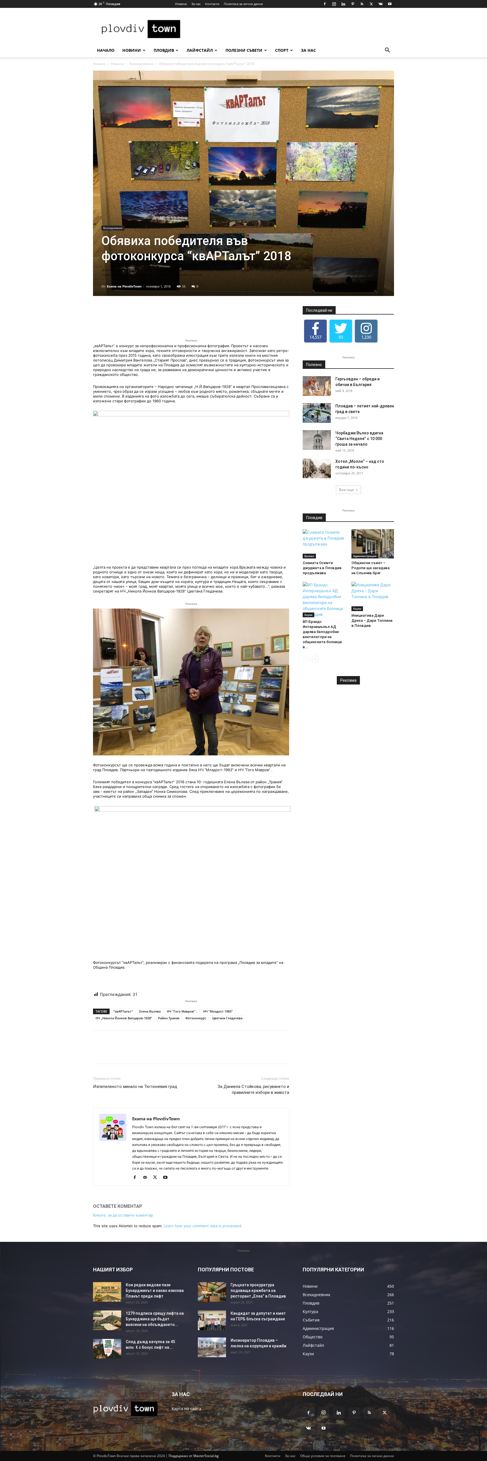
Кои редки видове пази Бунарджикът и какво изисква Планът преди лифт (155, 1290)
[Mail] (147, 1177)
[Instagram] (334, 4)
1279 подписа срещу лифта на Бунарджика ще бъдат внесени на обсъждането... (155, 1319)
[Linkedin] (343, 4)
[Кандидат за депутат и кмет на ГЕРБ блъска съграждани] (212, 1320)
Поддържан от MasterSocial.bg (194, 1455)
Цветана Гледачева (227, 1018)
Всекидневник (141, 63)
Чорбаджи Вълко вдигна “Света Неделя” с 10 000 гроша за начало (359, 438)
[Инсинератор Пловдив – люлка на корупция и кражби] (212, 1347)
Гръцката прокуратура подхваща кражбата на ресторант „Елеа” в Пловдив (258, 1290)
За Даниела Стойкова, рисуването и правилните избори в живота (253, 1089)
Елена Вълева (150, 1011)
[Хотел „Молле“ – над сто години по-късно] (317, 468)
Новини (181, 4)
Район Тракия (168, 1018)
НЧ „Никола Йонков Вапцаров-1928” (124, 1018)
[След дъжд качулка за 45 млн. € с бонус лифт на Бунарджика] (107, 1349)
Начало (105, 50)
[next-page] (315, 659)
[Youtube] (390, 4)
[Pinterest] (352, 4)
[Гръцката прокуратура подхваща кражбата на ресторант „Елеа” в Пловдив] (212, 1292)
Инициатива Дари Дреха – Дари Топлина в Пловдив (371, 620)
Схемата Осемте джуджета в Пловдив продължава (322, 568)
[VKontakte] (380, 4)
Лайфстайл (200, 50)
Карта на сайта (186, 1408)
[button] (387, 50)
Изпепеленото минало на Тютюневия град (135, 1086)
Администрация (365, 556)
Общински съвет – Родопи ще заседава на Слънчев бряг (370, 568)
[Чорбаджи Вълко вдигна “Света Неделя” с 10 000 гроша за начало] (317, 440)
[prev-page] (306, 659)
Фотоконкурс (195, 1018)
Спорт (281, 50)
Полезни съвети (243, 50)
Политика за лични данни (243, 4)
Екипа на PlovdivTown (124, 286)
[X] (371, 4)
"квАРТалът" (123, 1011)
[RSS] (362, 4)
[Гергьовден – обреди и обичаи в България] (317, 386)
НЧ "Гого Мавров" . (182, 1011)
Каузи (308, 615)
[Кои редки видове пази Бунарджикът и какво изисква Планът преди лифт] (107, 1292)
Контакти (212, 4)
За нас (196, 4)
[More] (262, 321)
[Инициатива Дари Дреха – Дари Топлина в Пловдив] (372, 596)
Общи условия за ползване (323, 1455)
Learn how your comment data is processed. (203, 1226)
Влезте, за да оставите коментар (123, 1215)
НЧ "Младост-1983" (218, 1011)
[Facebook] (324, 4)
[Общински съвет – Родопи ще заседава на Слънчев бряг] (372, 543)
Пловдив (164, 50)
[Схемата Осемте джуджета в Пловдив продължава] (324, 543)
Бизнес (309, 556)
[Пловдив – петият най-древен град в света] (317, 413)
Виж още (346, 489)
